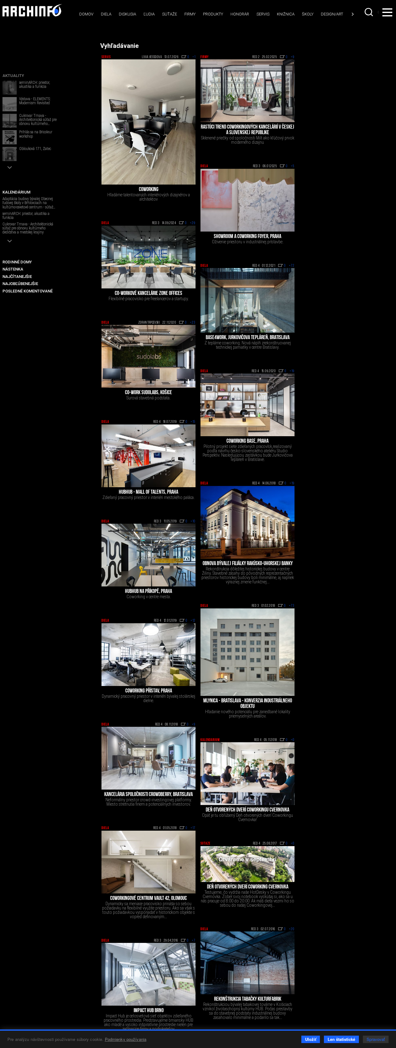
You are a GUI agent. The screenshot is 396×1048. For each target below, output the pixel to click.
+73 (292, 606)
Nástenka (12, 269)
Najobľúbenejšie (20, 283)
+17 (193, 828)
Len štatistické (341, 1039)
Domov (86, 14)
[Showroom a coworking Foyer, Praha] (247, 200)
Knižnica (286, 14)
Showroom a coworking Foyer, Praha (247, 237)
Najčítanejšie (17, 276)
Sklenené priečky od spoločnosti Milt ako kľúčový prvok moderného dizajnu (247, 140)
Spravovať (376, 1039)
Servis (262, 14)
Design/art (332, 14)
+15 (193, 422)
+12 (193, 621)
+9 (293, 57)
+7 (194, 941)
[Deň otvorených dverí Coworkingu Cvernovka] (247, 773)
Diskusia (127, 14)
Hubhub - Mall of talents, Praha (148, 492)
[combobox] (369, 12)
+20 (292, 929)
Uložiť (310, 1039)
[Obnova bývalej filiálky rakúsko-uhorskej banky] (247, 522)
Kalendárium (210, 740)
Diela (106, 14)
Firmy (190, 14)
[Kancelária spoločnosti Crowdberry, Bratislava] (148, 758)
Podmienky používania (126, 1039)
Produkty (213, 14)
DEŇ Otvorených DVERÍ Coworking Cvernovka (247, 887)
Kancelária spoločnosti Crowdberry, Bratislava (148, 795)
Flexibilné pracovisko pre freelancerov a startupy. (149, 298)
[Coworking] (148, 122)
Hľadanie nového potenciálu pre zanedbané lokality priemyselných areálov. (247, 713)
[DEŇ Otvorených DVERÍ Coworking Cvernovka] (247, 864)
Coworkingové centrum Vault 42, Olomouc (148, 898)
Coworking (148, 190)
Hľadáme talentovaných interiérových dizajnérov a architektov (148, 197)
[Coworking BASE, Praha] (247, 404)
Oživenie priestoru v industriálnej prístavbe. (247, 242)
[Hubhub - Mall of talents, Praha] (148, 455)
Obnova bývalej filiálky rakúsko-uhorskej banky (248, 564)
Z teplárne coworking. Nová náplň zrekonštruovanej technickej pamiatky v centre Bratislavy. (247, 345)
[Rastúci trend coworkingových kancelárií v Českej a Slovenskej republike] (247, 90)
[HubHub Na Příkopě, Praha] (148, 555)
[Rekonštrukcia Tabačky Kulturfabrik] (247, 962)
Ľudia (149, 14)
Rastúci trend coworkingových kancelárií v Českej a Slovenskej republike (247, 130)
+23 (193, 323)
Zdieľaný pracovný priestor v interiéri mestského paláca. (148, 497)
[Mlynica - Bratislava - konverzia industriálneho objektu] (247, 652)
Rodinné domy (17, 262)
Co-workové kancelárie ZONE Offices (148, 293)
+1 (194, 57)
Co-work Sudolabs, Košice (148, 393)
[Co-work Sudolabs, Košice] (148, 356)
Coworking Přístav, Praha (148, 691)
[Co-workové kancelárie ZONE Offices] (148, 257)
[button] (9, 167)
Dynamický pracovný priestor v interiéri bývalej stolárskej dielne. (148, 698)
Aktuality (13, 75)
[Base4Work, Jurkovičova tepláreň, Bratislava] (247, 300)
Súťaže (169, 14)
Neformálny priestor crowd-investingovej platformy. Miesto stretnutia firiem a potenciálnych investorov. (148, 802)
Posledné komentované (27, 291)
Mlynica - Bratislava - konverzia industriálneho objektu (247, 703)
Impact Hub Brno (149, 1011)
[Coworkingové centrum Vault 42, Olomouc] (148, 862)
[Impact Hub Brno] (148, 974)
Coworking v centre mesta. (149, 596)
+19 (292, 371)
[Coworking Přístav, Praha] (148, 654)
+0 (293, 740)
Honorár (239, 14)
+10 (193, 521)
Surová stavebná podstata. (148, 398)
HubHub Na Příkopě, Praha (148, 591)
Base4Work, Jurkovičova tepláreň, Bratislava (248, 338)
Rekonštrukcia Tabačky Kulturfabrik (247, 999)
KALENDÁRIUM (16, 192)
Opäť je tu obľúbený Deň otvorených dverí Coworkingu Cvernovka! (247, 817)
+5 (293, 166)
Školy (307, 14)
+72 (292, 266)
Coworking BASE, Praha (247, 441)
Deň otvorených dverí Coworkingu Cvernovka (247, 810)
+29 (193, 223)
